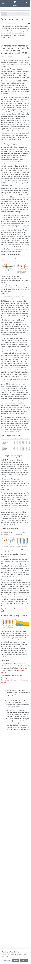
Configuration (6, 960)
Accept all (15, 960)
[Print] (29, 23)
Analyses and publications (18, 14)
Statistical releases (6, 37)
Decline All (24, 960)
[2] (5, 392)
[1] (11, 217)
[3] (19, 404)
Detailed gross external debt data (11, 678)
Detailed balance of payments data (11, 676)
